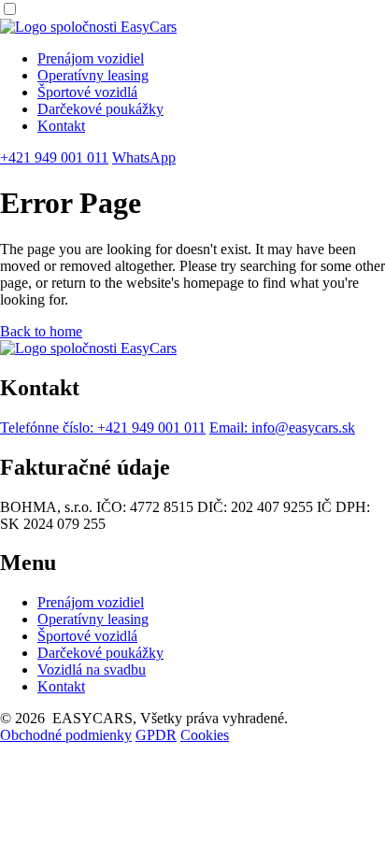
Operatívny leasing (93, 75)
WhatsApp (144, 157)
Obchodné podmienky (66, 735)
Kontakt (61, 126)
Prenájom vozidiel (90, 58)
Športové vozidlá (87, 92)
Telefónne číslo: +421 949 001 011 (103, 427)
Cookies (204, 735)
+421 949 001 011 (54, 157)
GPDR (156, 735)
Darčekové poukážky (100, 109)
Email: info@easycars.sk (282, 427)
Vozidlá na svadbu (91, 669)
